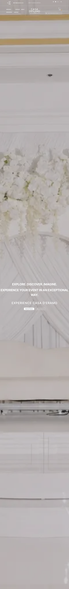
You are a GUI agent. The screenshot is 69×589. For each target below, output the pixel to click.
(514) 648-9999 (10, 3)
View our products (29, 308)
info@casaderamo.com (19, 2)
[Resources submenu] (12, 12)
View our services (40, 308)
